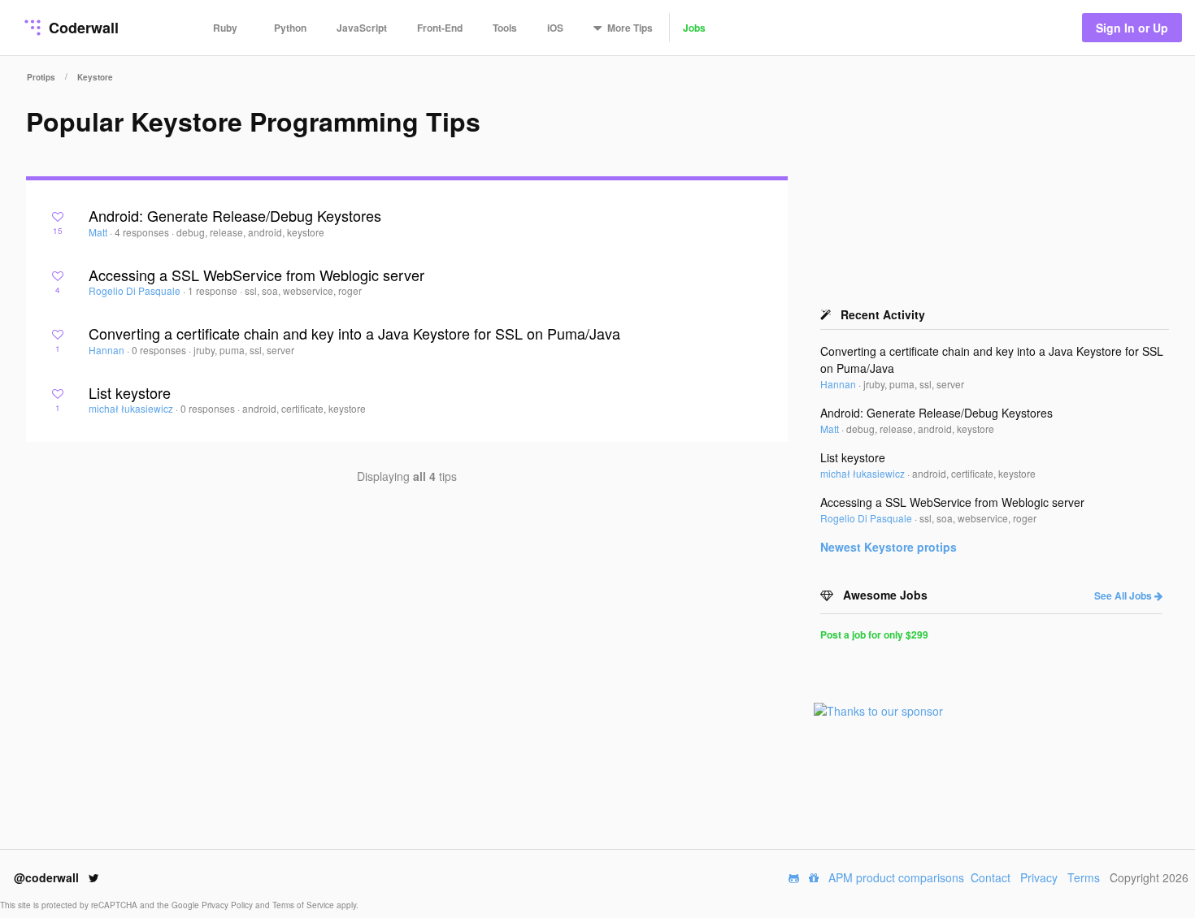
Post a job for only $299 (874, 634)
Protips (41, 77)
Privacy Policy (228, 905)
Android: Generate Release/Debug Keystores (235, 215)
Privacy (1039, 877)
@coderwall (48, 877)
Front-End (440, 27)
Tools (505, 27)
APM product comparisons (896, 877)
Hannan (108, 350)
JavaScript (362, 27)
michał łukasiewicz (132, 408)
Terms (1083, 877)
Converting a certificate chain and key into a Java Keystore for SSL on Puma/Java (354, 333)
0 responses (160, 350)
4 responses (143, 232)
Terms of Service (304, 905)
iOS (555, 27)
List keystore (130, 392)
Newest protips (888, 547)
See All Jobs (1124, 595)
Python (290, 27)
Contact (990, 877)
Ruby (225, 27)
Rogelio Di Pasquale (136, 290)
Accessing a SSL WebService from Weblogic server (256, 274)
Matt (99, 232)
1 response (214, 290)
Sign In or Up (1132, 27)
